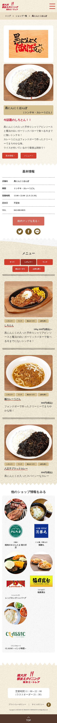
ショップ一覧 (21, 16)
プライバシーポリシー (17, 704)
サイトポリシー (38, 704)
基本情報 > (10, 156)
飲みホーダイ (20, 269)
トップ (8, 16)
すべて (12, 262)
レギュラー (29, 262)
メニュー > (28, 156)
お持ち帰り (37, 269)
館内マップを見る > (28, 221)
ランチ (45, 262)
